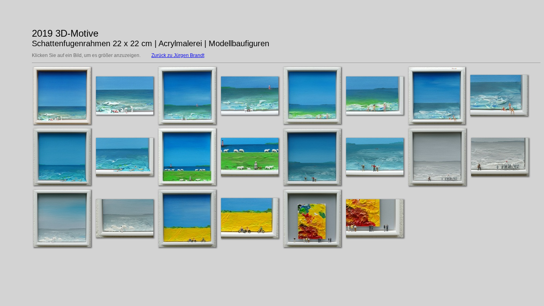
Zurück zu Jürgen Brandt (177, 55)
